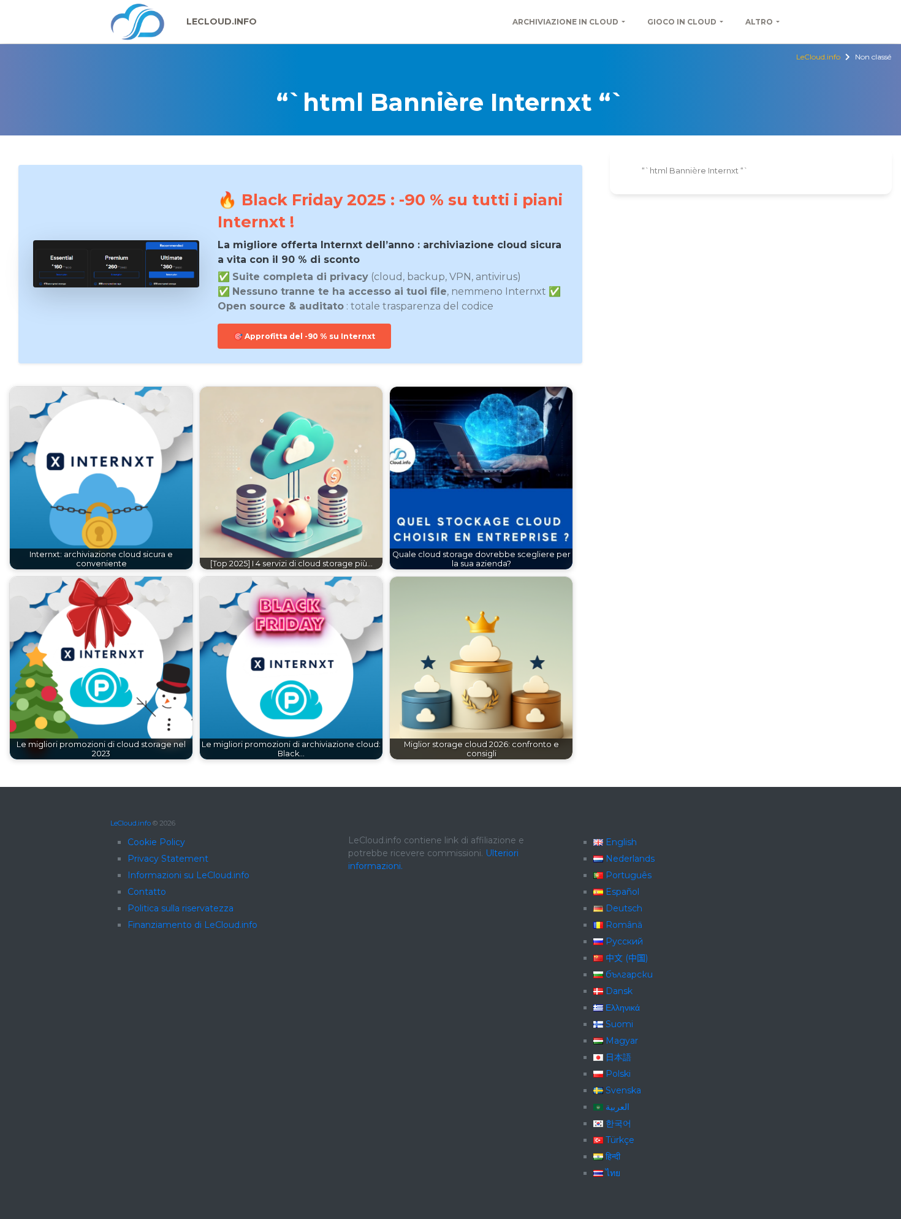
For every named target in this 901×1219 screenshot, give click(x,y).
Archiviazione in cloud (565, 21)
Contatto (146, 891)
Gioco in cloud (682, 21)
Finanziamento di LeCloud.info (192, 924)
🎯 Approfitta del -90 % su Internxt (304, 336)
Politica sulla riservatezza (180, 908)
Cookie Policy (156, 842)
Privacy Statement (167, 858)
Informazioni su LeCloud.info (188, 875)
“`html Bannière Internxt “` (695, 170)
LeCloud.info (221, 21)
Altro (759, 21)
